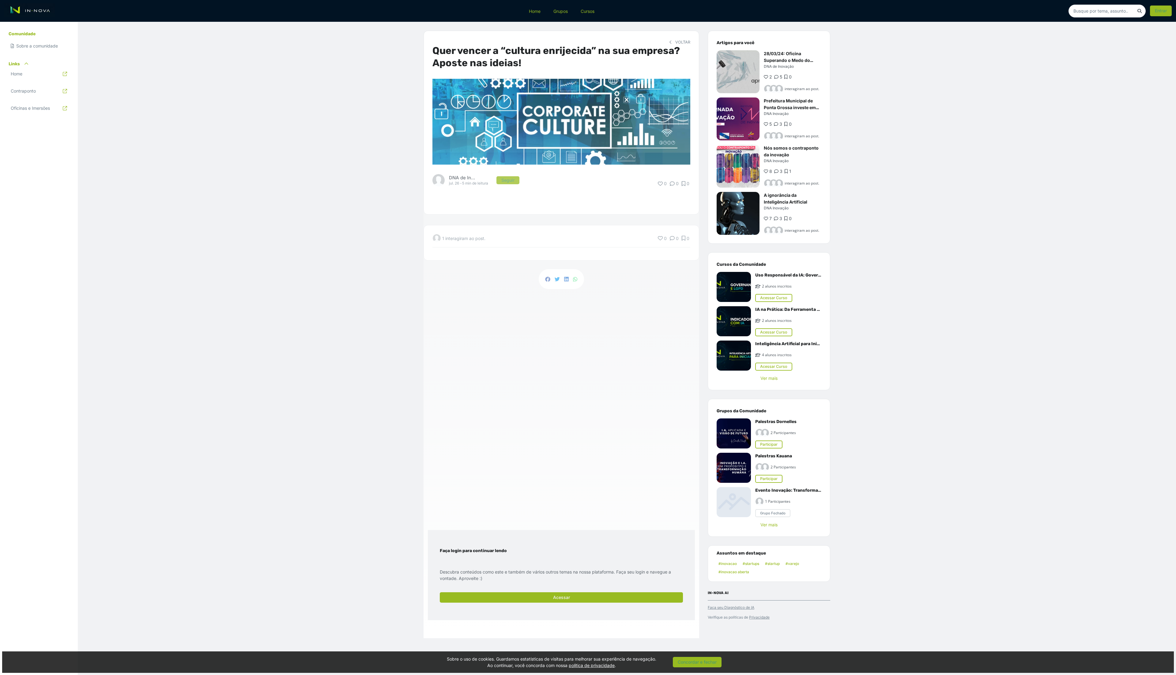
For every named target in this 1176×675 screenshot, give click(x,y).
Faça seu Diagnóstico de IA (731, 607)
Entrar (1161, 10)
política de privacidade (592, 665)
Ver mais (769, 378)
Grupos (560, 10)
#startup (772, 563)
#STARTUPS (751, 563)
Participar (769, 444)
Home (535, 10)
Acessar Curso (773, 298)
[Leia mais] (738, 71)
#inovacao (727, 563)
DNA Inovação (776, 113)
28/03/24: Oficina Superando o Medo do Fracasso (787, 60)
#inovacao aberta (733, 572)
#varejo (792, 563)
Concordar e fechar (697, 662)
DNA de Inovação (779, 66)
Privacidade (759, 617)
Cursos (587, 10)
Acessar (561, 597)
